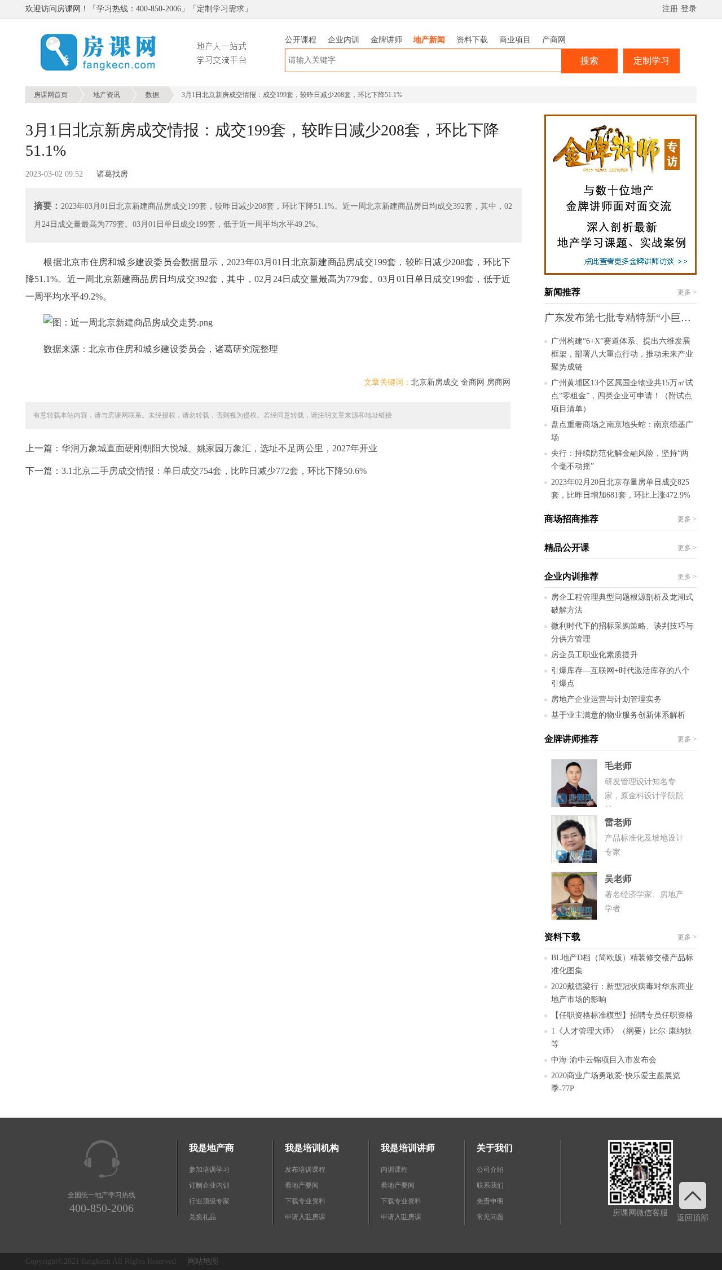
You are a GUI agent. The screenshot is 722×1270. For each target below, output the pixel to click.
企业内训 (343, 40)
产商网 (554, 40)
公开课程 (300, 40)
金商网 (473, 382)
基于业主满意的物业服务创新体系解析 (618, 715)
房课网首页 (51, 95)
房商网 (498, 382)
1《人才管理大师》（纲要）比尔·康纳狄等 (621, 1037)
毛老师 (618, 766)
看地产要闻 (302, 1185)
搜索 (589, 60)
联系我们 (490, 1185)
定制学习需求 (220, 9)
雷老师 (618, 822)
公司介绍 (490, 1170)
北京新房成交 (435, 382)
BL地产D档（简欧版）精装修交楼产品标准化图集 (622, 964)
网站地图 (203, 1261)
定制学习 (651, 60)
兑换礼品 (202, 1217)
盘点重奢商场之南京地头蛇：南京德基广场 (622, 431)
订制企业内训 (209, 1185)
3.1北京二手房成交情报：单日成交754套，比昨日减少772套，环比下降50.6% (214, 471)
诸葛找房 (112, 174)
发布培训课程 (305, 1170)
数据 (152, 95)
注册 (670, 9)
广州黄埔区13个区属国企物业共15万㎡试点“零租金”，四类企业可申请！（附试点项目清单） (622, 396)
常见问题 (490, 1217)
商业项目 (515, 40)
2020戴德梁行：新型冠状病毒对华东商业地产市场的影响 (622, 993)
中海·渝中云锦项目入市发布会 (604, 1060)
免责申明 (490, 1201)
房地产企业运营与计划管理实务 (606, 699)
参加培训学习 (209, 1170)
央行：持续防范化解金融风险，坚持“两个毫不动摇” (620, 460)
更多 (687, 292)
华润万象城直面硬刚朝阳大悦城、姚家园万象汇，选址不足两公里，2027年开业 (219, 448)
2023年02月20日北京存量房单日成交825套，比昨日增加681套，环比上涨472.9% (620, 488)
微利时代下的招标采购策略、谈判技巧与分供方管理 (622, 632)
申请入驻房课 (305, 1217)
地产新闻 (429, 40)
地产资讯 (106, 95)
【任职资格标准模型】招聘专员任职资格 (622, 1015)
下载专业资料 (305, 1201)
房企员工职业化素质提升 (594, 655)
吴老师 (618, 879)
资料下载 (472, 40)
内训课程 (394, 1170)
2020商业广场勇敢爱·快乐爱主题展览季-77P (615, 1082)
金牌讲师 (386, 40)
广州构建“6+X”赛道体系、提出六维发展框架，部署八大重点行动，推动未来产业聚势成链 (622, 354)
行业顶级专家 (209, 1201)
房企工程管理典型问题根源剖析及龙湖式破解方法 (622, 603)
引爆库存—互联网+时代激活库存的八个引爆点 (620, 677)
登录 (689, 9)
